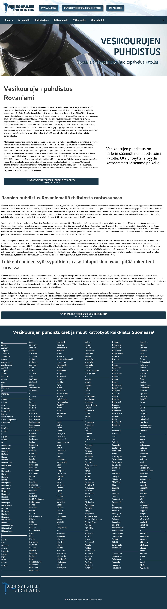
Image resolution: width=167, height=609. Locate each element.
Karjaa (32, 447)
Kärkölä (60, 410)
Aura (3, 382)
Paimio (88, 448)
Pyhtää (88, 559)
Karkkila (32, 450)
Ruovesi (115, 416)
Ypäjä (142, 556)
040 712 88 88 (115, 8)
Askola (4, 379)
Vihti (142, 499)
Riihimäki (116, 399)
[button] (163, 20)
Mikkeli (60, 565)
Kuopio (60, 373)
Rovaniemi (116, 410)
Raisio (115, 370)
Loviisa (60, 507)
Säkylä (115, 542)
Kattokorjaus (42, 19)
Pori (86, 530)
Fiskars (4, 437)
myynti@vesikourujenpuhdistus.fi (82, 8)
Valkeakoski (145, 445)
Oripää (88, 428)
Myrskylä (89, 362)
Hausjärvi (5, 488)
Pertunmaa (89, 482)
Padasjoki (89, 445)
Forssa (4, 439)
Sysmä (115, 539)
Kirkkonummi (34, 530)
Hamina (4, 459)
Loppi (59, 505)
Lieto (59, 482)
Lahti (59, 422)
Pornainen (89, 533)
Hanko (4, 468)
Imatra (4, 554)
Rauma (115, 382)
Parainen (88, 453)
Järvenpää (33, 390)
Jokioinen (33, 353)
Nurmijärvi (89, 410)
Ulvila (142, 408)
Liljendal (60, 485)
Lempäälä (61, 470)
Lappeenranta (63, 442)
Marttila (60, 542)
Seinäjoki (116, 468)
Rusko (115, 419)
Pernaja (88, 473)
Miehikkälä (61, 559)
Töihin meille (79, 19)
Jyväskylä (33, 379)
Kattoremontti (60, 19)
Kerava (32, 493)
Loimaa (60, 499)
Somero (115, 510)
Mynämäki (89, 359)
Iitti (3, 542)
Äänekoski (144, 568)
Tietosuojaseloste (95, 600)
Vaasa (142, 439)
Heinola (4, 491)
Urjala (142, 410)
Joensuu (32, 350)
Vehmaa (143, 476)
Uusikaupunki (145, 427)
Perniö (87, 476)
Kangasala (33, 413)
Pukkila (88, 545)
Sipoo (114, 490)
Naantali (88, 379)
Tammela (116, 562)
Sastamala (116, 448)
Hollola (4, 508)
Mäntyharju (90, 373)
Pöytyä (115, 359)
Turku (142, 379)
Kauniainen (34, 470)
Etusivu (9, 19)
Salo (114, 439)
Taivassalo (116, 559)
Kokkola (32, 556)
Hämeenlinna (7, 531)
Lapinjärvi (61, 433)
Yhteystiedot (97, 19)
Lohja (59, 493)
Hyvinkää (5, 522)
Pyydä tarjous (48, 8)
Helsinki (4, 497)
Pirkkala (88, 508)
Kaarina (32, 396)
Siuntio (115, 496)
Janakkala (33, 347)
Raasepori (116, 368)
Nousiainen (89, 399)
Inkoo (3, 559)
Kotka (59, 353)
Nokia (87, 393)
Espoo (4, 414)
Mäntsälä (89, 365)
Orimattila (89, 425)
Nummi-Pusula (91, 405)
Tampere (116, 565)
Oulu (87, 436)
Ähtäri (142, 565)
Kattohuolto (24, 19)
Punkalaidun (90, 550)
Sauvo (115, 453)
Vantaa (143, 462)
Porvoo (88, 536)
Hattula (4, 477)
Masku (59, 545)
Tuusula (143, 390)
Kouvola (60, 356)
